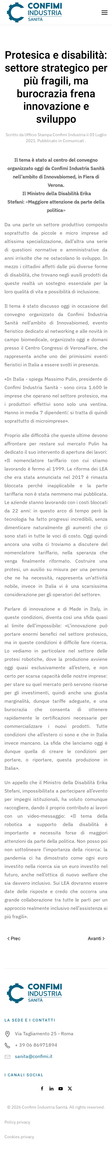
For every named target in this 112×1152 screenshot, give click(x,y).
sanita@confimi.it (34, 1056)
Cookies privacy (19, 1136)
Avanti (94, 938)
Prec (15, 938)
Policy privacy (17, 1122)
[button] (105, 12)
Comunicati (74, 140)
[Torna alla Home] (34, 12)
